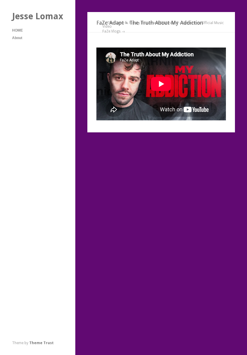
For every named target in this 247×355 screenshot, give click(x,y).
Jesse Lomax (37, 16)
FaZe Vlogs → (113, 31)
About (17, 38)
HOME (17, 30)
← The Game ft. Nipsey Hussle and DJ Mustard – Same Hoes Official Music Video (163, 24)
